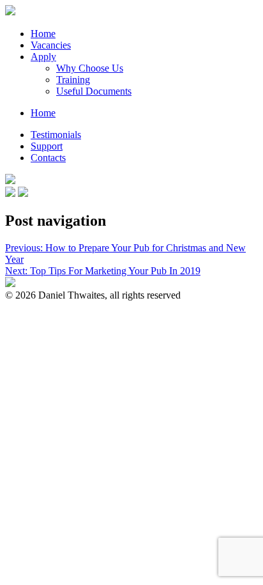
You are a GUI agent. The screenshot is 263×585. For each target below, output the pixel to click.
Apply (43, 56)
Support (47, 146)
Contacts (48, 157)
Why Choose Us (89, 68)
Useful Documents (94, 91)
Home (43, 33)
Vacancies (51, 45)
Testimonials (56, 134)
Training (73, 79)
